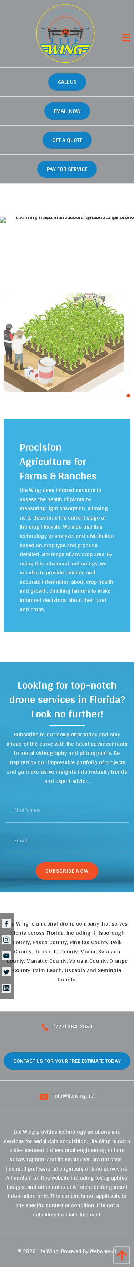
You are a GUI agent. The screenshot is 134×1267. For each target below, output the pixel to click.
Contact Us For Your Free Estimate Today (67, 1061)
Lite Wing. (48, 1251)
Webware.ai (103, 1251)
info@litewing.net (73, 1095)
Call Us (67, 82)
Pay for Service (67, 169)
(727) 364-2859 (72, 1026)
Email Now (67, 111)
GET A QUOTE (67, 140)
